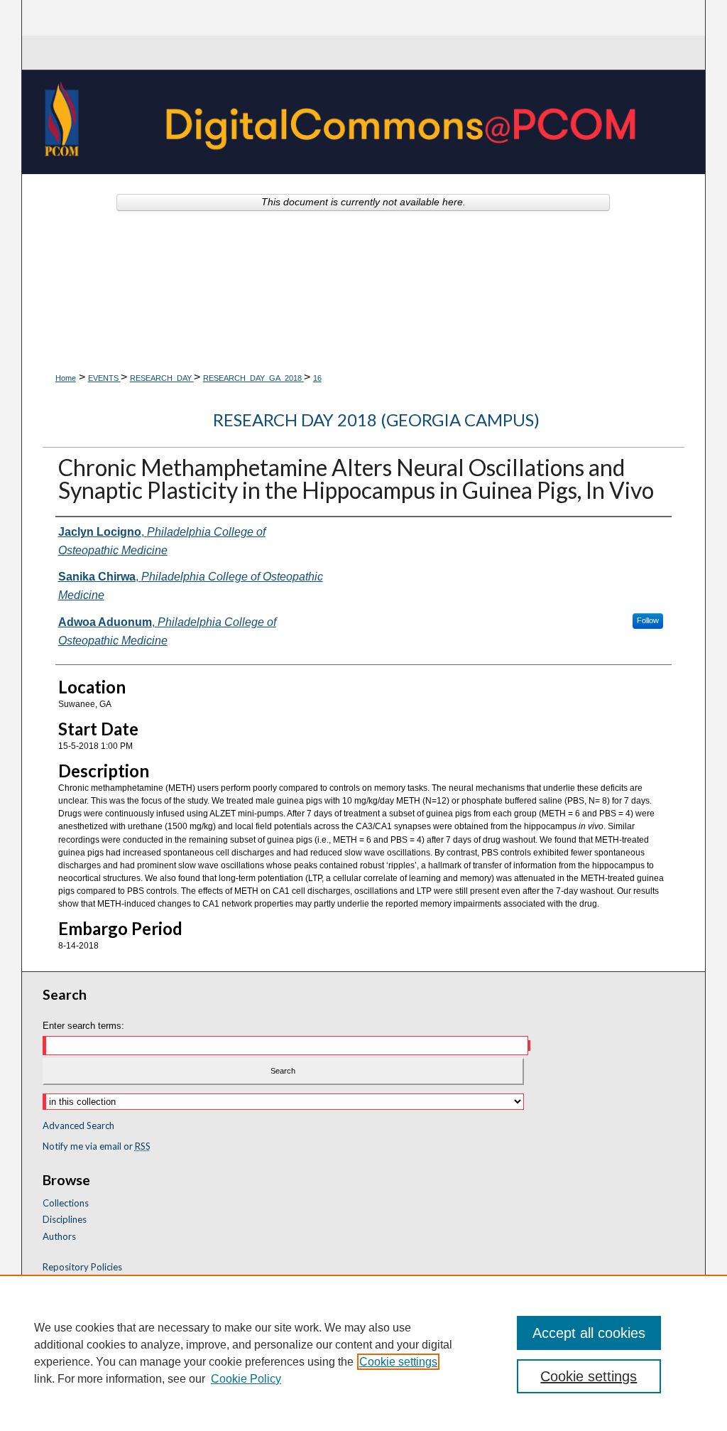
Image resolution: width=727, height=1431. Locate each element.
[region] (363, 1353)
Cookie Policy (246, 1379)
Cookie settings (398, 1362)
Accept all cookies (588, 1333)
